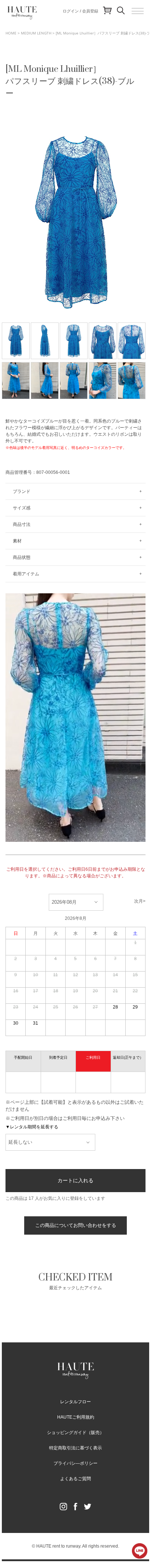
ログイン (71, 11)
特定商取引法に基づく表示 (75, 1447)
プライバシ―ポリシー (75, 1463)
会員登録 (90, 11)
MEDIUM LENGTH (36, 33)
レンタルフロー (75, 1401)
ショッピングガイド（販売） (75, 1432)
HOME (10, 33)
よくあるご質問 (75, 1478)
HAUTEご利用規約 (75, 1417)
